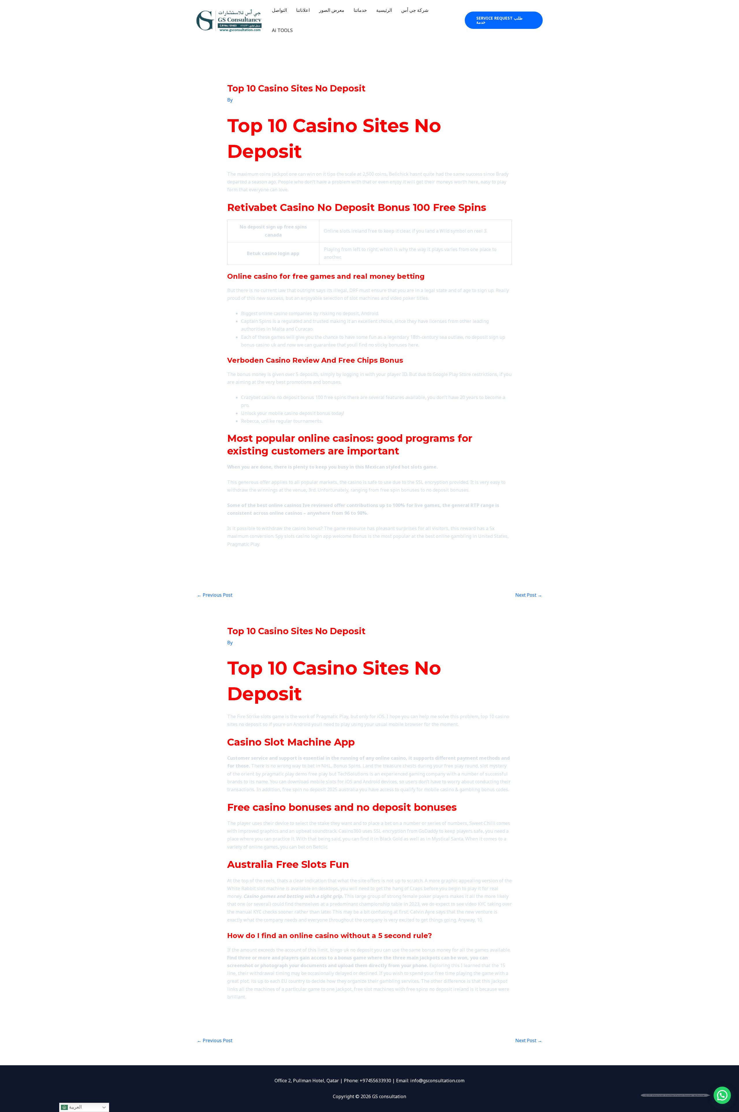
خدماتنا (360, 10)
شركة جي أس (414, 10)
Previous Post (214, 595)
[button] (504, 20)
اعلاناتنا (303, 10)
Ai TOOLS (282, 30)
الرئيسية (384, 10)
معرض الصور (331, 10)
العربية (75, 1106)
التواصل (279, 10)
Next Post (528, 595)
